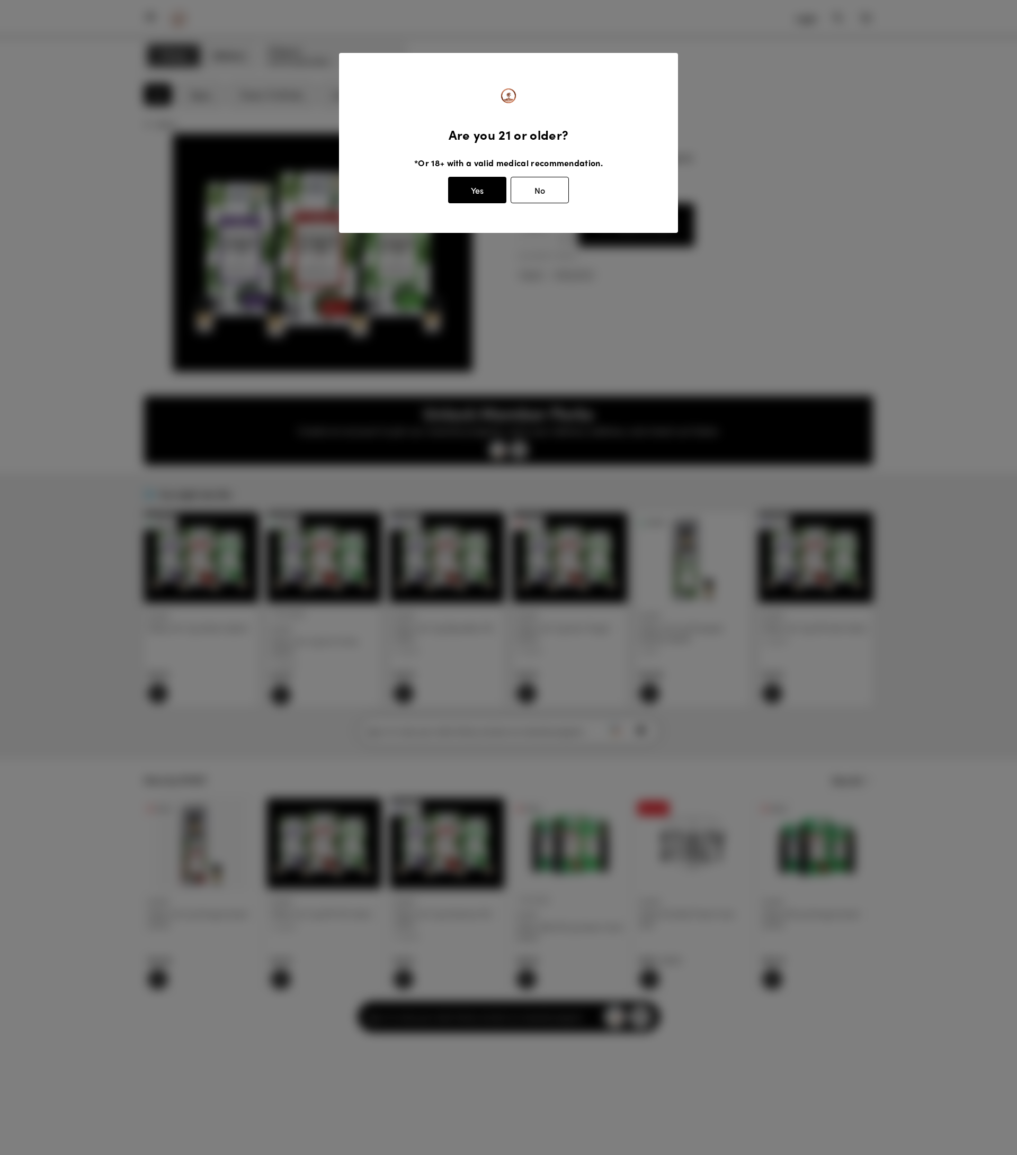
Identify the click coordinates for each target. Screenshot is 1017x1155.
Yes (477, 190)
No (539, 190)
